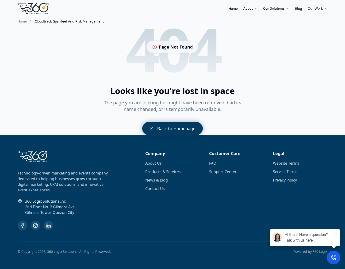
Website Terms (286, 163)
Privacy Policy (285, 180)
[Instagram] (35, 225)
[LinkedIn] (48, 225)
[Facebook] (22, 225)
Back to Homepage (176, 128)
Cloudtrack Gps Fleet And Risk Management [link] (69, 21)
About (248, 8)
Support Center (223, 171)
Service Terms (285, 171)
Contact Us (155, 188)
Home (233, 8)
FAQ (212, 163)
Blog (298, 8)
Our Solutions (274, 8)
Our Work (315, 8)
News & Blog (156, 180)
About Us (153, 163)
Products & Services (163, 171)
